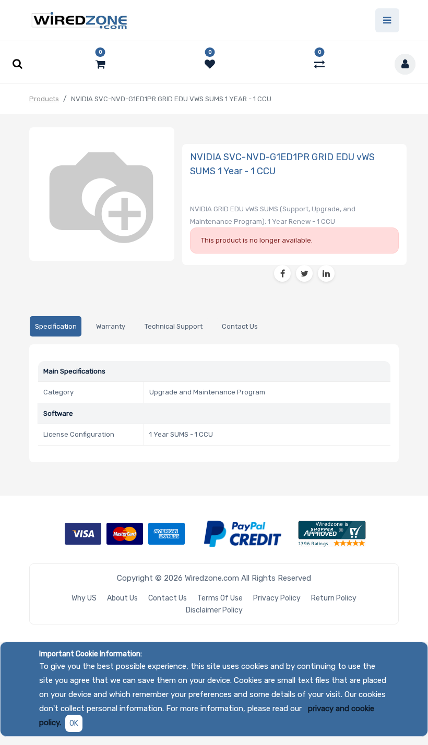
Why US (84, 598)
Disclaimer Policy (214, 610)
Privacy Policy (277, 598)
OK (73, 723)
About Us (122, 598)
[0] (100, 64)
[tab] (55, 326)
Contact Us (167, 598)
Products (44, 99)
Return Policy (333, 598)
